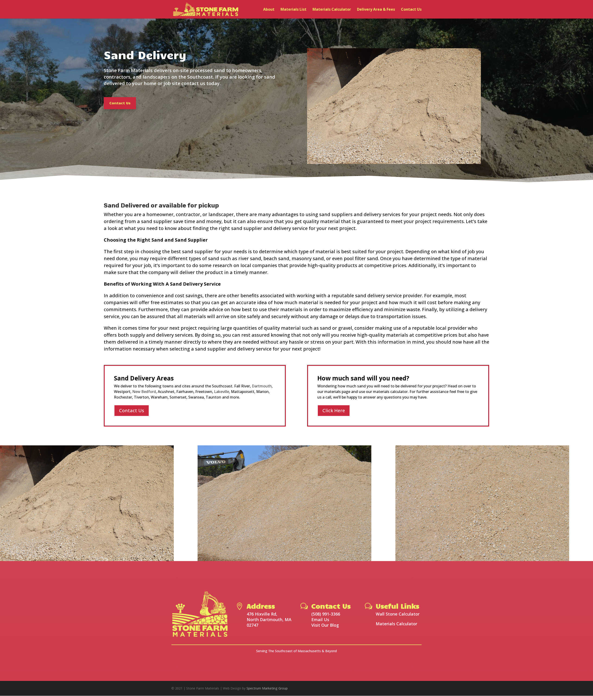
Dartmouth (262, 386)
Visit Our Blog (325, 625)
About (268, 10)
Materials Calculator (331, 10)
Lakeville (221, 391)
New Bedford (144, 391)
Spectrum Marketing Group (267, 688)
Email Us (320, 619)
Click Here (333, 410)
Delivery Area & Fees (376, 10)
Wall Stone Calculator (398, 614)
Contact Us (411, 10)
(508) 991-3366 (325, 614)
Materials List (293, 10)
